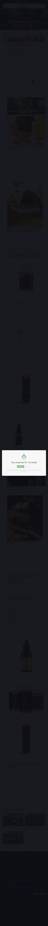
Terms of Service (37, 470)
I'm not (28, 466)
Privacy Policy (24, 471)
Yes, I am (20, 466)
